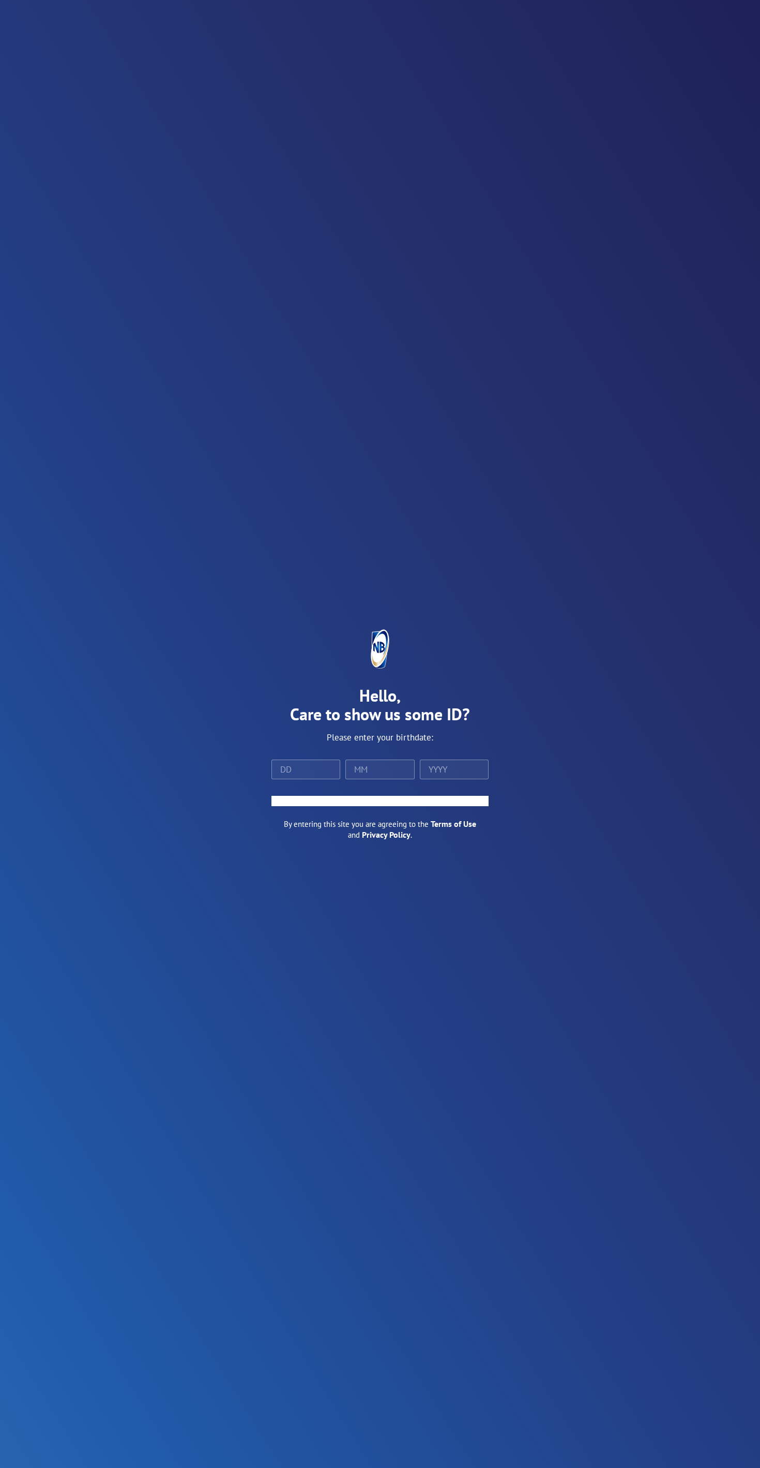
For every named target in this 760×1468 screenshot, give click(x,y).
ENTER (380, 801)
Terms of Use (453, 824)
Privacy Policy (386, 834)
